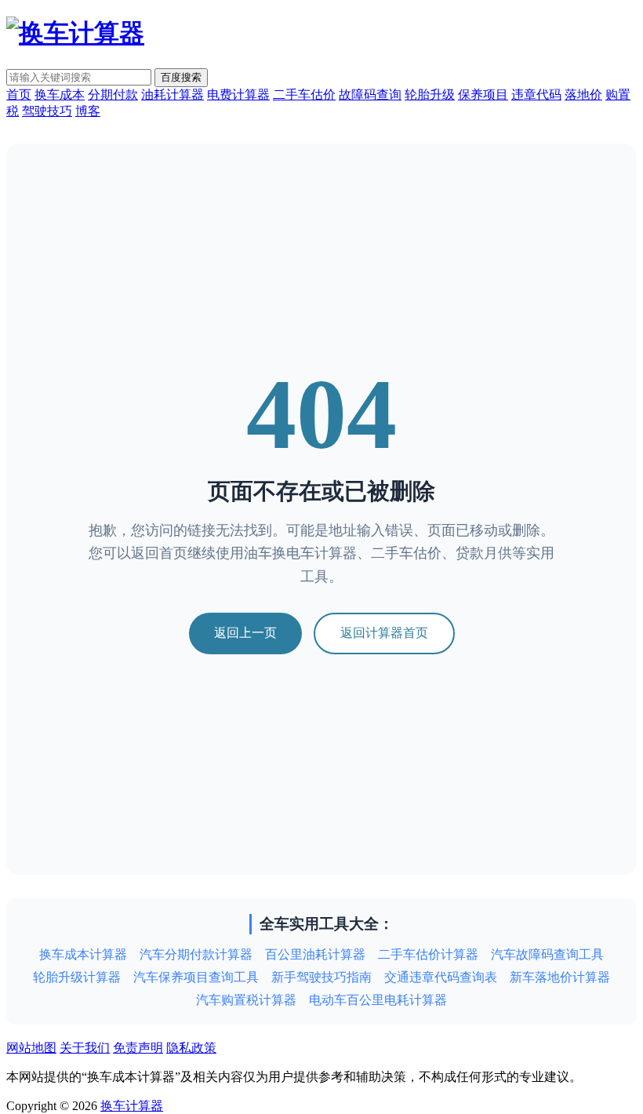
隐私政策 (191, 1047)
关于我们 (85, 1047)
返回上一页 (245, 632)
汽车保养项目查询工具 (196, 977)
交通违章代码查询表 (440, 977)
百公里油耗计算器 (315, 954)
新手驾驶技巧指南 (321, 977)
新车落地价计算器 (560, 977)
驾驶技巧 (47, 111)
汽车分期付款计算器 (196, 954)
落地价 (583, 94)
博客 (87, 111)
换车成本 (60, 94)
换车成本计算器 (83, 954)
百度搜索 (181, 77)
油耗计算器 (172, 94)
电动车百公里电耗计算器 (378, 1000)
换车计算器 (131, 1105)
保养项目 (483, 94)
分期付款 (113, 94)
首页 (18, 94)
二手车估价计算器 (428, 954)
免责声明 (138, 1047)
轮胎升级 (430, 94)
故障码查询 (370, 94)
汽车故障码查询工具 (547, 954)
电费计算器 (238, 94)
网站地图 (31, 1047)
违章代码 (536, 94)
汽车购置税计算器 (246, 1000)
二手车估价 (304, 94)
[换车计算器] (75, 33)
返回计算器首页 (384, 632)
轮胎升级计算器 (77, 977)
